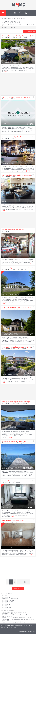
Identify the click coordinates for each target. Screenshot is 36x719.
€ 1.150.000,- (28, 334)
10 (25, 582)
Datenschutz (19, 625)
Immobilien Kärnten (7, 597)
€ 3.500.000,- (28, 468)
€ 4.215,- (30, 124)
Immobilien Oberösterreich (9, 600)
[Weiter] (28, 581)
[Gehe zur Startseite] (18, 7)
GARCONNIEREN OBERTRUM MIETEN (17, 18)
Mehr (6, 71)
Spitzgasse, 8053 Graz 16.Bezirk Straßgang (14, 612)
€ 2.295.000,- (28, 374)
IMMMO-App (4, 627)
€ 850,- (31, 508)
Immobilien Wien (6, 607)
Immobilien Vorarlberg (8, 605)
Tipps (32, 625)
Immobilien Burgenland (8, 596)
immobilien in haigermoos (9, 613)
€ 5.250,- (30, 294)
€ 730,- (31, 547)
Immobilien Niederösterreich (10, 598)
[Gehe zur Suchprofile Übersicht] (15, 13)
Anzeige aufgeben (13, 627)
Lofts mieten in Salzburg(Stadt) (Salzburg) (13, 622)
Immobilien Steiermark (8, 603)
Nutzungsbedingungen (7, 625)
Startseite (4, 18)
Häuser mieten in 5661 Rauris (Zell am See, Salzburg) (16, 617)
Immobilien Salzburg (7, 601)
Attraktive (9, 481)
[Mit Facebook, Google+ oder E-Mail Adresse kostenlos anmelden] (26, 13)
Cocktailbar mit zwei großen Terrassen (14, 137)
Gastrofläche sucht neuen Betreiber (13, 230)
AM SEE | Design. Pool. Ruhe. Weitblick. (18, 347)
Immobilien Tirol (6, 604)
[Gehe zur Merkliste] (20, 13)
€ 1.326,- (30, 202)
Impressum (27, 625)
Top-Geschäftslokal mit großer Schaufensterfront (17, 175)
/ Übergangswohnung (13, 520)
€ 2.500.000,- (28, 428)
